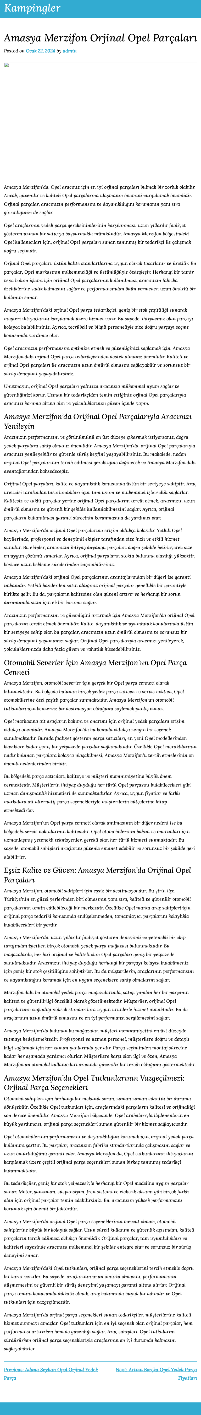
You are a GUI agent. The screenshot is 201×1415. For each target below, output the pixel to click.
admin (70, 51)
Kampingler (32, 7)
